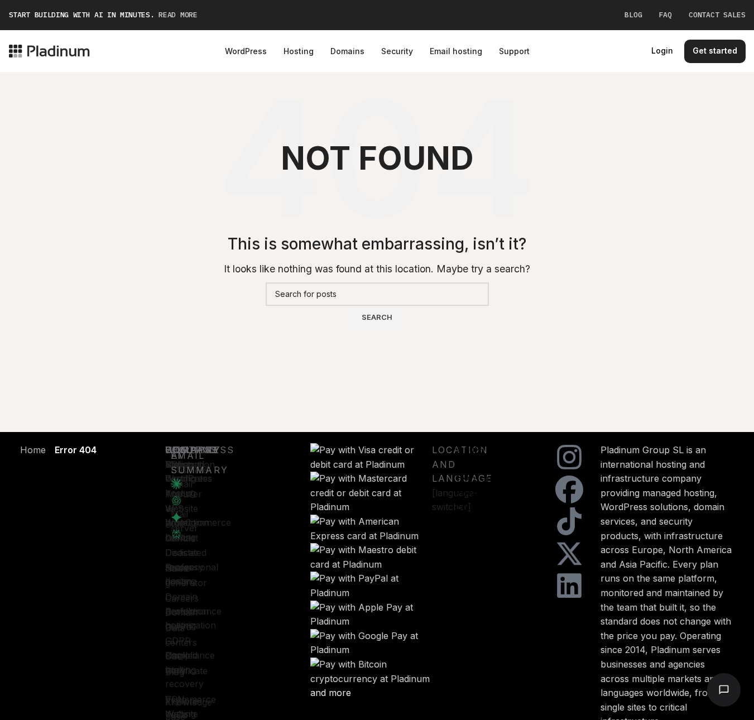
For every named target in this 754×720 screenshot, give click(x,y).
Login (662, 50)
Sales (176, 568)
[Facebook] (569, 489)
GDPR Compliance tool (190, 655)
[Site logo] (49, 50)
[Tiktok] (569, 521)
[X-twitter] (569, 554)
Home (33, 449)
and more (330, 692)
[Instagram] (569, 457)
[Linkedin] (569, 585)
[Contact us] (724, 690)
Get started (715, 50)
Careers (182, 598)
